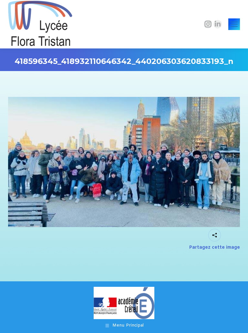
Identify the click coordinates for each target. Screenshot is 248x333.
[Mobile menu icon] (234, 24)
